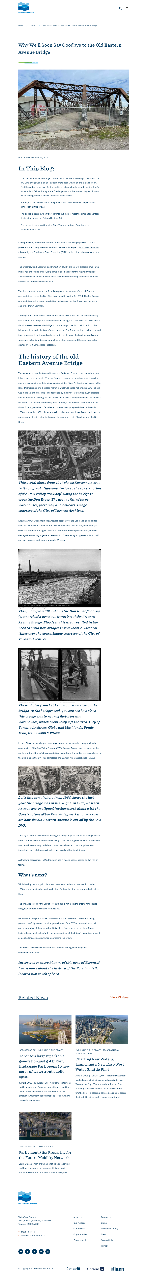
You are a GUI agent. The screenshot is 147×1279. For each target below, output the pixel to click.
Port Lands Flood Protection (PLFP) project (54, 252)
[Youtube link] (41, 1251)
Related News (33, 997)
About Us (78, 1217)
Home (20, 26)
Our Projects (79, 1229)
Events (104, 1223)
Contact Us (106, 1217)
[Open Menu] (127, 8)
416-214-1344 (28, 1232)
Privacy (104, 1246)
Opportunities (80, 1235)
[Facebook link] (27, 1251)
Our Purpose (79, 1223)
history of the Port (74, 968)
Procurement (80, 1240)
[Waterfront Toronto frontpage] (26, 7)
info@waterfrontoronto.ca (33, 1236)
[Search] (120, 8)
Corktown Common (89, 248)
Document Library (109, 1229)
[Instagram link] (47, 1251)
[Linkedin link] (34, 1251)
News (33, 26)
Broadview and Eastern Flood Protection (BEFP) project (49, 267)
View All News (119, 997)
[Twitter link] (20, 1251)
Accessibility (107, 1240)
